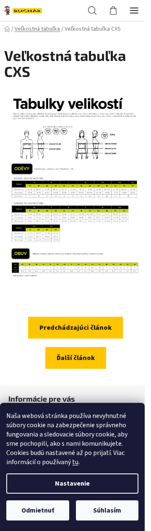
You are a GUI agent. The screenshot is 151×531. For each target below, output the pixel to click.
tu (75, 462)
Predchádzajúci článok (75, 327)
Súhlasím (107, 510)
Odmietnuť (37, 510)
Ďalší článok (76, 358)
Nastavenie (72, 483)
